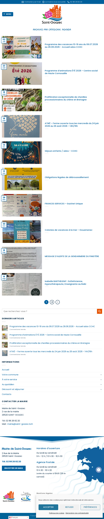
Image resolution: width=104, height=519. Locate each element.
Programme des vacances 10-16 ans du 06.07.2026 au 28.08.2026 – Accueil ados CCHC (71, 45)
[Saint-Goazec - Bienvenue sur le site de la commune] (52, 14)
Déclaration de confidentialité (77, 513)
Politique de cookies (56, 513)
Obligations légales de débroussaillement (67, 177)
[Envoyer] (99, 311)
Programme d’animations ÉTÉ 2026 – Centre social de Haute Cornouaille (71, 72)
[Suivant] (58, 302)
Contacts (6, 394)
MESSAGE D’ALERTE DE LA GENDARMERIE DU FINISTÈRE (72, 256)
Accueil (5, 369)
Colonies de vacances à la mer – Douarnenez (68, 230)
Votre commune (10, 374)
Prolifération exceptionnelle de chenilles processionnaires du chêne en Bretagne (66, 98)
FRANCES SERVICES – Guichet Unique (64, 203)
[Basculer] (101, 374)
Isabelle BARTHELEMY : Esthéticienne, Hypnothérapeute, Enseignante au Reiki (65, 282)
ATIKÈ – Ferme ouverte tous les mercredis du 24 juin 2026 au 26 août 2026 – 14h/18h (72, 124)
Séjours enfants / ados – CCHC (61, 151)
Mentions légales (45, 493)
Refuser (69, 507)
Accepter (48, 507)
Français (14, 517)
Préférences (90, 507)
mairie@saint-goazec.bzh (20, 424)
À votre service (9, 379)
